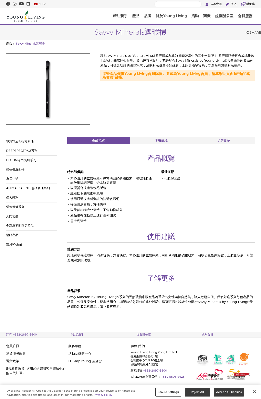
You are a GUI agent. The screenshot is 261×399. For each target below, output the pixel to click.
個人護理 (12, 197)
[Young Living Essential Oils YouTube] (21, 4)
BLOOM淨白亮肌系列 (21, 160)
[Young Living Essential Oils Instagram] (15, 4)
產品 (135, 16)
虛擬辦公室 (224, 16)
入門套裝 (12, 216)
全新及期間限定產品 (20, 225)
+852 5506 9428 (173, 376)
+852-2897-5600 (155, 370)
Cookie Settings (168, 392)
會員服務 (245, 16)
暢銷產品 (12, 235)
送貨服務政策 (16, 353)
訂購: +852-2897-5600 (21, 334)
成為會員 (216, 4)
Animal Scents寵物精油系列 (28, 188)
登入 (234, 4)
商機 (207, 16)
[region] (130, 392)
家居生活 (12, 178)
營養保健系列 (15, 207)
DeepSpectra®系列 (21, 150)
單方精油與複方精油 (20, 141)
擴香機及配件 (15, 169)
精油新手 (120, 16)
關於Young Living (171, 16)
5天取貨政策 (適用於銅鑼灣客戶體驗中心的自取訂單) (36, 371)
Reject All (197, 392)
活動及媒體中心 (79, 353)
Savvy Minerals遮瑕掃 (30, 43)
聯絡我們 (77, 334)
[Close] (254, 391)
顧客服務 (74, 346)
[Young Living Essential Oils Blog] (28, 4)
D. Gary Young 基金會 (85, 361)
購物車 (249, 3)
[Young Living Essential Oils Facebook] (8, 4)
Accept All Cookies (229, 392)
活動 (195, 16)
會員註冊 (12, 346)
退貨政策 (12, 361)
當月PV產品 (14, 244)
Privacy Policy (103, 395)
